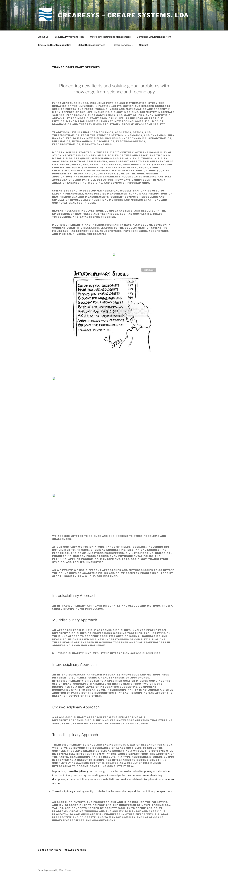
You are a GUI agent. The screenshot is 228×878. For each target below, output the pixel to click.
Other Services (122, 44)
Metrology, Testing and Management (110, 36)
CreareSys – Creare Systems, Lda (123, 15)
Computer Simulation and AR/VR (155, 36)
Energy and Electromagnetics (54, 44)
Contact (143, 44)
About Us (43, 36)
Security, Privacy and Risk (69, 36)
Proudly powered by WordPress (54, 870)
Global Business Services (91, 44)
